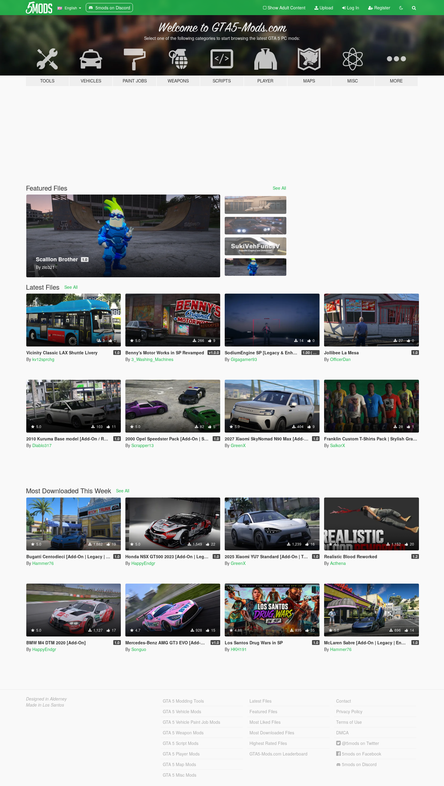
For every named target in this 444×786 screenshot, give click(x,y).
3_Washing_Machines (152, 359)
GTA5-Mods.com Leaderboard (278, 754)
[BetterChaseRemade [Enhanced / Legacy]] (255, 226)
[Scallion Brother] (255, 267)
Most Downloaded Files (271, 733)
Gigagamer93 (244, 359)
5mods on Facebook (361, 754)
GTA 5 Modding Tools (183, 701)
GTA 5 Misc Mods (179, 775)
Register (381, 8)
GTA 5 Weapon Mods (183, 733)
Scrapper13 (142, 445)
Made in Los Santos (45, 705)
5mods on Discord (359, 764)
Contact (343, 701)
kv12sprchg (43, 359)
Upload (325, 8)
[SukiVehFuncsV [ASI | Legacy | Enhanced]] (255, 246)
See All (279, 188)
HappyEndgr (143, 563)
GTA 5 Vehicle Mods (182, 711)
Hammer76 (43, 563)
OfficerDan (340, 359)
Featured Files (263, 711)
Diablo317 (42, 445)
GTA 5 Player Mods (181, 754)
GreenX (238, 445)
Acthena (338, 563)
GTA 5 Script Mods (180, 743)
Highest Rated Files (268, 743)
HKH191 (239, 649)
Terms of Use (349, 722)
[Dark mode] (401, 7)
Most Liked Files (265, 722)
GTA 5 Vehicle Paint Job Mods (191, 722)
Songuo (138, 649)
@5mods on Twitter (360, 743)
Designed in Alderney (46, 699)
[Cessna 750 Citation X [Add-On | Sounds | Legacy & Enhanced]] (255, 205)
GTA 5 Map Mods (179, 764)
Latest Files (260, 701)
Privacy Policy (349, 711)
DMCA (342, 733)
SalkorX (337, 445)
